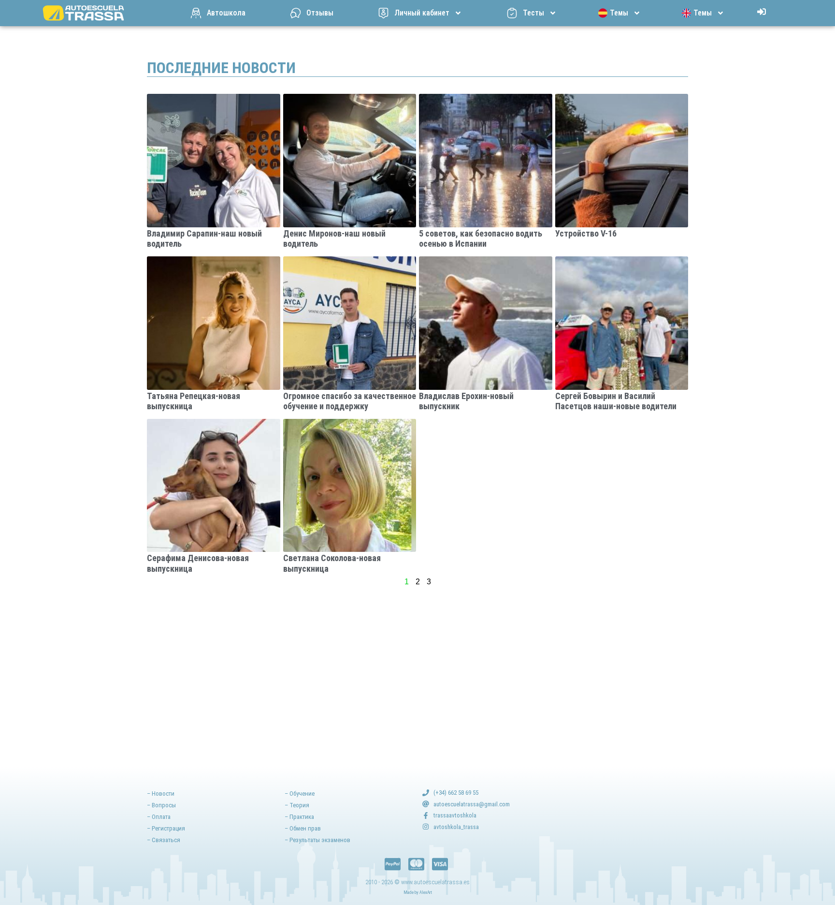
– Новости (160, 793)
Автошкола (226, 12)
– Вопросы (161, 805)
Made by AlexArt (417, 892)
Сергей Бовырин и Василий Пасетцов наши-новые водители (616, 401)
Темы (619, 12)
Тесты (533, 12)
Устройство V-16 (586, 233)
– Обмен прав (303, 828)
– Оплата (159, 816)
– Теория (297, 805)
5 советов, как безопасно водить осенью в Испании (480, 238)
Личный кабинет (421, 12)
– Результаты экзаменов (317, 840)
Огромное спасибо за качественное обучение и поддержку (349, 401)
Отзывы (319, 12)
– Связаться (163, 840)
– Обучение (300, 793)
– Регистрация (166, 828)
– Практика (299, 816)
